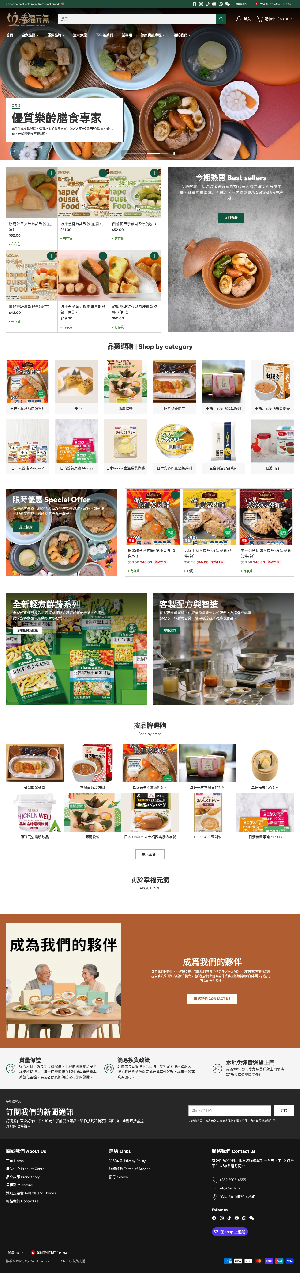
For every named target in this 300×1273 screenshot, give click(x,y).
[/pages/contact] (223, 649)
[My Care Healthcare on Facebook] (194, 5)
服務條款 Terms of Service (129, 1169)
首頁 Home (15, 1161)
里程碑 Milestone (19, 1185)
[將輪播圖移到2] (157, 154)
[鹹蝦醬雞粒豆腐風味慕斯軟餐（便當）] (135, 275)
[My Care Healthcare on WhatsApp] (220, 5)
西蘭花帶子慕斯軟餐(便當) (134, 224)
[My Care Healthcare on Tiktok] (207, 5)
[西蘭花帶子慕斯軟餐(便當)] (135, 192)
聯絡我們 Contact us (22, 1201)
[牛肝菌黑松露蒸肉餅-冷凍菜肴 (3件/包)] (266, 517)
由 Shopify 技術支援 (71, 1261)
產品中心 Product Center (25, 1169)
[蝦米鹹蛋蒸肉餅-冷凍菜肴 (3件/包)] (153, 517)
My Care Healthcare (38, 1261)
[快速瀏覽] (51, 183)
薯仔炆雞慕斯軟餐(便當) (29, 306)
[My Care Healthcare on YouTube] (214, 5)
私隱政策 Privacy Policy (127, 1161)
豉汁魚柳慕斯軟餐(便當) (80, 224)
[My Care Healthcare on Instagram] (201, 5)
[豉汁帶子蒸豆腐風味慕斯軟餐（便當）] (83, 275)
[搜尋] (221, 19)
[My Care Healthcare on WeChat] (227, 5)
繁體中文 (242, 4)
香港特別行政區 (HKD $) (275, 4)
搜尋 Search (118, 1177)
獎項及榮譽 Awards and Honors (31, 1193)
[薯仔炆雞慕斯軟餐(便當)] (31, 275)
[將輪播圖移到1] (135, 154)
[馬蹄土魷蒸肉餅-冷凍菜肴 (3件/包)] (209, 517)
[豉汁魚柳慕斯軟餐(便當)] (83, 192)
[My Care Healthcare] (28, 19)
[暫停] (174, 153)
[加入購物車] (51, 173)
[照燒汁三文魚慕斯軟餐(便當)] (31, 192)
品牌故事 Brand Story (23, 1177)
